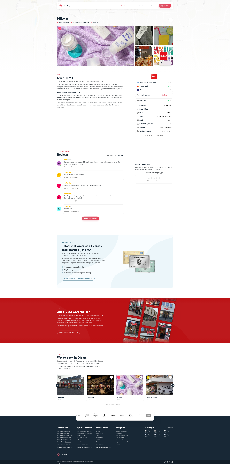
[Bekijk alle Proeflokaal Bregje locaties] (82, 415)
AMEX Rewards (67, 261)
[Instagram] (169, 462)
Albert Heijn (99, 433)
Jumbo (98, 431)
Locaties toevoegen (121, 431)
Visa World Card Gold (82, 444)
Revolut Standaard (82, 437)
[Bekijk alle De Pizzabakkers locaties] (144, 415)
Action (98, 442)
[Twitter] (165, 462)
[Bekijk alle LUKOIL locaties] (100, 415)
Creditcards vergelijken (83, 447)
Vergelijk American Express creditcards (77, 278)
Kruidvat (61, 397)
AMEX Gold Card (81, 435)
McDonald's (99, 437)
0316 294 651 (166, 131)
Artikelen (153, 6)
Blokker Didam (152, 397)
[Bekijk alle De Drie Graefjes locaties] (118, 415)
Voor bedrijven (120, 437)
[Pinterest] (167, 462)
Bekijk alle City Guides (63, 447)
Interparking (99, 444)
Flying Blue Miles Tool (122, 435)
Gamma (98, 435)
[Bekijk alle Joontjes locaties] (109, 415)
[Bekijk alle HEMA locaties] (154, 76)
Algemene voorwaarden (122, 442)
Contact (118, 444)
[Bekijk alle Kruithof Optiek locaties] (126, 415)
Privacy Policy (119, 440)
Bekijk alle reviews (90, 218)
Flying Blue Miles (95, 258)
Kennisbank (119, 433)
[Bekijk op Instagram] (149, 432)
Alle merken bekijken (102, 447)
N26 (78, 440)
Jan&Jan (91, 397)
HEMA (169, 113)
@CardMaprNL (169, 427)
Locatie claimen (159, 135)
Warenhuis (167, 105)
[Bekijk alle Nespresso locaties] (91, 415)
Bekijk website (165, 127)
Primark (98, 440)
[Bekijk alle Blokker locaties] (135, 415)
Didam (87, 22)
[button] (165, 5)
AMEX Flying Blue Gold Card (84, 431)
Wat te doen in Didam (113, 405)
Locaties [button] (124, 6)
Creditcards (143, 6)
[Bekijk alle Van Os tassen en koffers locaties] (153, 415)
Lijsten (134, 6)
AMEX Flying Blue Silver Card (85, 433)
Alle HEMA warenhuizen (67, 332)
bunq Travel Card (81, 442)
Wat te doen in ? (63, 431)
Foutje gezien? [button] (149, 135)
